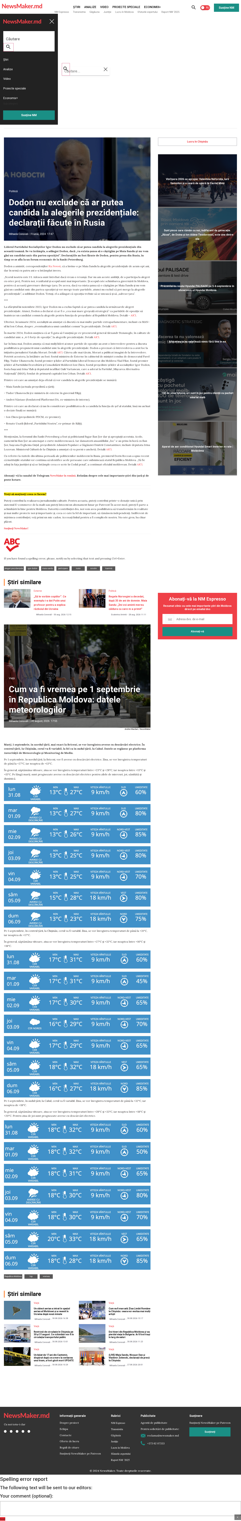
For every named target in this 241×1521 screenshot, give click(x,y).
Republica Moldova (13, 1276)
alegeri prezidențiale (14, 568)
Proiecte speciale (126, 7)
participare (63, 568)
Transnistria (79, 11)
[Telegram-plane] (29, 1431)
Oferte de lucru (69, 1441)
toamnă (108, 568)
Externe (38, 591)
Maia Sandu (47, 568)
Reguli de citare (69, 1447)
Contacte (65, 1435)
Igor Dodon (32, 568)
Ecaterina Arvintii (119, 614)
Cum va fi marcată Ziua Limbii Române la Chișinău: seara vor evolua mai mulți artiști (129, 1311)
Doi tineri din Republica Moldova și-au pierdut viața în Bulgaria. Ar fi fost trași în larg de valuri (129, 1334)
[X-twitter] (11, 1431)
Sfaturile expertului (148, 11)
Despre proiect (69, 1422)
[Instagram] (17, 1431)
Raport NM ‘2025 (170, 11)
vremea (46, 1276)
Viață (12, 678)
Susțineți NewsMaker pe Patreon (80, 1453)
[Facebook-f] (5, 1431)
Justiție (107, 11)
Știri (76, 7)
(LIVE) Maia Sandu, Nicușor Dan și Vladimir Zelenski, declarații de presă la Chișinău (129, 1358)
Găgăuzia (95, 11)
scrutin (93, 568)
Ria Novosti (55, 266)
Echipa (64, 1429)
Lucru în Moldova (124, 11)
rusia (78, 568)
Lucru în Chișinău (197, 141)
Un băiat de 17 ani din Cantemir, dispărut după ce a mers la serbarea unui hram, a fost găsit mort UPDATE (54, 1358)
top (31, 1276)
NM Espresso (62, 11)
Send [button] (2, 1519)
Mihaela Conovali (18, 234)
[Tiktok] (23, 1431)
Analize (90, 7)
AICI (133, 315)
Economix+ (152, 7)
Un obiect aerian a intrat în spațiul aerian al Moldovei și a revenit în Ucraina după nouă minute (52, 1311)
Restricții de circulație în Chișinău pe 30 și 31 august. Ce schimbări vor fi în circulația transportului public (54, 1334)
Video (104, 7)
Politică (13, 191)
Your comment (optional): (26, 1496)
